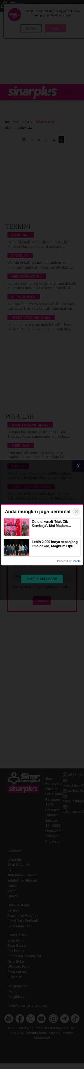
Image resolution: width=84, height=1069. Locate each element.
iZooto (76, 561)
